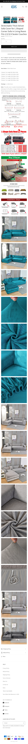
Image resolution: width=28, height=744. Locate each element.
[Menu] (1, 6)
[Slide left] (1, 20)
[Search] (23, 6)
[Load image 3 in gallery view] (21, 20)
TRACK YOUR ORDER (7, 691)
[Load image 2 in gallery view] (14, 20)
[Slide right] (26, 20)
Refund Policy (6, 671)
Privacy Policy (6, 668)
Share (4, 656)
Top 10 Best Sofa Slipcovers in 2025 (11, 694)
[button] (14, 50)
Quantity (3, 38)
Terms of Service (6, 678)
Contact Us (5, 684)
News (4, 687)
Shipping (2, 36)
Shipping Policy (6, 674)
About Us (5, 681)
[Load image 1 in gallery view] (7, 20)
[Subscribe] (23, 723)
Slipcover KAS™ (15, 741)
